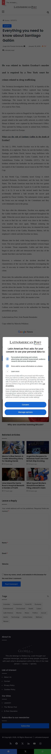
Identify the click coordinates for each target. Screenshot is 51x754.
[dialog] (26, 377)
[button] (25, 371)
